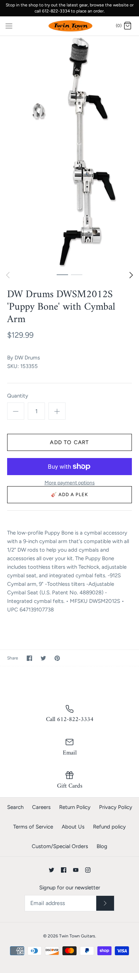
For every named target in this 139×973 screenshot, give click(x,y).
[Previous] (8, 275)
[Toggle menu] (9, 26)
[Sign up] (105, 903)
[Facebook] (63, 870)
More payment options (70, 483)
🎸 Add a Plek (69, 494)
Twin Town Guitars (77, 935)
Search (15, 807)
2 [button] (77, 274)
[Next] (131, 275)
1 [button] (62, 274)
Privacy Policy (115, 807)
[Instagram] (88, 870)
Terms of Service (33, 827)
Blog (102, 846)
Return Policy (75, 807)
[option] (69, 151)
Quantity (17, 396)
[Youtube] (75, 870)
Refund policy (109, 827)
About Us (73, 827)
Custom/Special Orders (60, 846)
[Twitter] (51, 870)
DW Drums (27, 357)
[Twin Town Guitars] (70, 26)
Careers (41, 807)
